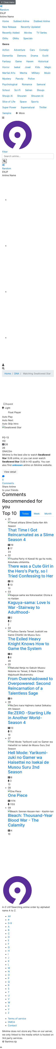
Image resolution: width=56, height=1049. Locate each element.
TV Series (41, 32)
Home (5, 21)
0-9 (10, 923)
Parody (19, 78)
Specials (27, 38)
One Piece (17, 795)
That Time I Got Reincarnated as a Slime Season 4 (31, 535)
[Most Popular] (31, 337)
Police (31, 78)
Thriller (43, 107)
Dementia (7, 55)
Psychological (9, 84)
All (9, 916)
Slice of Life (8, 101)
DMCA (11, 1022)
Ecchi (45, 55)
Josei (28, 67)
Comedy (44, 49)
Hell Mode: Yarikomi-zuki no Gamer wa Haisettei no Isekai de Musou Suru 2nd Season (28, 762)
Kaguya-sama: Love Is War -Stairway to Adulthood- (29, 607)
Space (23, 101)
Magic (48, 67)
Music (47, 72)
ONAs (16, 38)
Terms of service (17, 1018)
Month (48, 513)
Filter (5, 151)
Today (25, 513)
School (6, 90)
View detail (10, 471)
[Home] (31, 199)
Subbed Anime (21, 21)
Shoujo (40, 90)
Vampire (6, 113)
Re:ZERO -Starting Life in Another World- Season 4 (29, 717)
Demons (21, 55)
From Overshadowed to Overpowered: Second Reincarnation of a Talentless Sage (30, 686)
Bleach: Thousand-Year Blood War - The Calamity (30, 820)
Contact (12, 1025)
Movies (28, 32)
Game (18, 61)
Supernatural (28, 107)
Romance (27, 84)
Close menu (8, 2)
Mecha (23, 72)
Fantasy (6, 61)
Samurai (41, 84)
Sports (34, 101)
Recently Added (11, 32)
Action (5, 49)
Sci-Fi (17, 90)
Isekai (17, 67)
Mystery (6, 78)
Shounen (22, 95)
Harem (29, 61)
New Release (9, 26)
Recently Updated (30, 26)
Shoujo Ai (7, 95)
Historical (43, 61)
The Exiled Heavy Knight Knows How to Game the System (28, 643)
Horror (5, 67)
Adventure (19, 49)
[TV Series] (31, 291)
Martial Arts (8, 72)
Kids (37, 67)
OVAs (5, 38)
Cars (32, 49)
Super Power (9, 107)
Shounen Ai (37, 95)
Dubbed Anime (42, 21)
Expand (9, 404)
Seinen (28, 90)
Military (36, 72)
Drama (34, 55)
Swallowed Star (19, 432)
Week (37, 513)
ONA (16, 373)
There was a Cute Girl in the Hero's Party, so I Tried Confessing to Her (30, 571)
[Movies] (31, 245)
